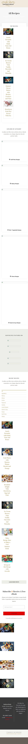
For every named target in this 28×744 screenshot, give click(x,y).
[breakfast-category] (14, 141)
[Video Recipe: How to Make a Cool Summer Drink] (7, 532)
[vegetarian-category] (14, 189)
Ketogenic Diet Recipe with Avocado (7, 555)
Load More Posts (14, 582)
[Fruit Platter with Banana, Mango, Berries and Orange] (7, 451)
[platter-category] (14, 282)
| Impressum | (19, 733)
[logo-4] (14, 340)
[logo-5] (14, 363)
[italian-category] (14, 236)
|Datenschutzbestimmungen (11, 733)
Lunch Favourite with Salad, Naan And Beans (7, 422)
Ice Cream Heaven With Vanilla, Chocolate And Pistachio (8, 67)
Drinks (3, 400)
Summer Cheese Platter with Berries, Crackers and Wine (8, 92)
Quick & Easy (5, 409)
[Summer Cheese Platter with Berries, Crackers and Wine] (8, 80)
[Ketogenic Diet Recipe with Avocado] (7, 558)
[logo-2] (14, 346)
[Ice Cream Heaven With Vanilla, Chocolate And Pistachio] (8, 54)
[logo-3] (14, 358)
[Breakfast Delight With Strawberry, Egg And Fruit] (7, 478)
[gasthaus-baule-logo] (8, 1)
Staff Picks (4, 414)
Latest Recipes (5, 407)
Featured (4, 403)
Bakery (3, 396)
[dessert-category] (14, 165)
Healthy (3, 405)
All (2, 391)
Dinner (3, 398)
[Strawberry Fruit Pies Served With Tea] (8, 103)
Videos (3, 416)
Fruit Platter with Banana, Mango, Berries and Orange (7, 643)
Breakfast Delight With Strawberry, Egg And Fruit (7, 662)
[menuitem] (14, 391)
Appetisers (4, 393)
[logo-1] (14, 352)
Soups (3, 412)
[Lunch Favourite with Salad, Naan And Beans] (8, 31)
